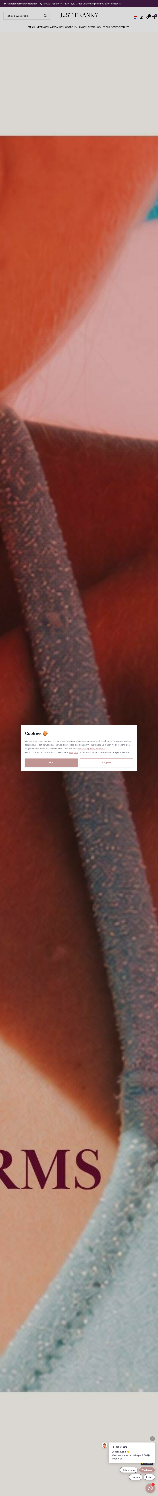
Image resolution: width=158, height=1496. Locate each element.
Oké (51, 762)
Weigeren (73, 752)
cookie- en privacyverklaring (91, 748)
